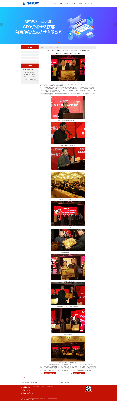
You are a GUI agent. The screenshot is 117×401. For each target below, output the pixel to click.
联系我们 (93, 3)
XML (44, 398)
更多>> (94, 377)
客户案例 (23, 61)
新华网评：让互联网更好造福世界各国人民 (30, 72)
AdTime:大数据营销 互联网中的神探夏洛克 (29, 382)
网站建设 (23, 54)
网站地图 (41, 398)
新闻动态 (80, 3)
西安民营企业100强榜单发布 (28, 69)
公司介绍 (61, 3)
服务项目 (74, 3)
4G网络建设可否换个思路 (64, 382)
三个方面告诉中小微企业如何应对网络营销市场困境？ (30, 76)
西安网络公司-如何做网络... (50, 373)
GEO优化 (23, 51)
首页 (55, 3)
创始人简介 (67, 3)
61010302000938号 (28, 399)
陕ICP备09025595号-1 (52, 398)
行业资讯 (87, 3)
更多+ (30, 82)
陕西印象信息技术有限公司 (34, 398)
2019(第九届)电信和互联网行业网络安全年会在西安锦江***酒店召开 (30, 74)
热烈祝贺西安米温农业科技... (78, 373)
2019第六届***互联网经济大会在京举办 (30, 79)
